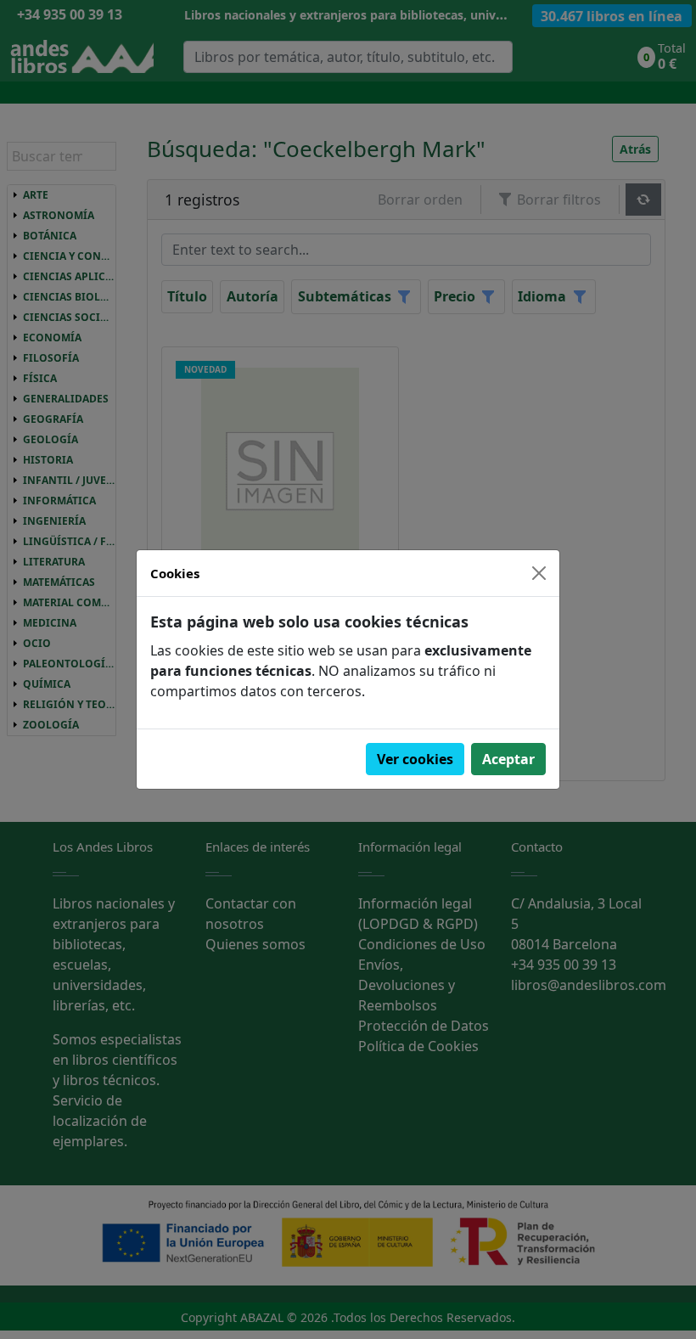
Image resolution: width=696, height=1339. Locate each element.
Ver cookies (415, 759)
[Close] (539, 573)
